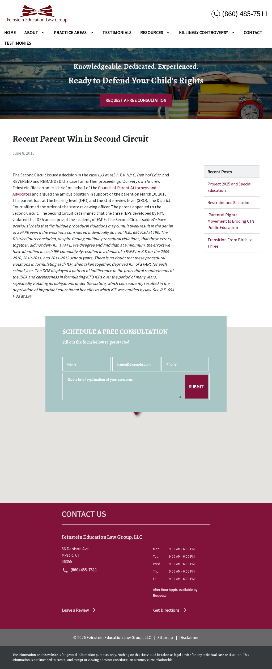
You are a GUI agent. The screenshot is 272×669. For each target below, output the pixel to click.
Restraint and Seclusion (228, 202)
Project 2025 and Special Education (229, 187)
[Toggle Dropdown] (43, 32)
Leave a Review (75, 610)
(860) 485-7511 (83, 569)
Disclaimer (189, 637)
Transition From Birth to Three (230, 243)
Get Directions (166, 610)
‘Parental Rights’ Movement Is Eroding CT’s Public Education (231, 221)
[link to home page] (37, 13)
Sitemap (165, 637)
